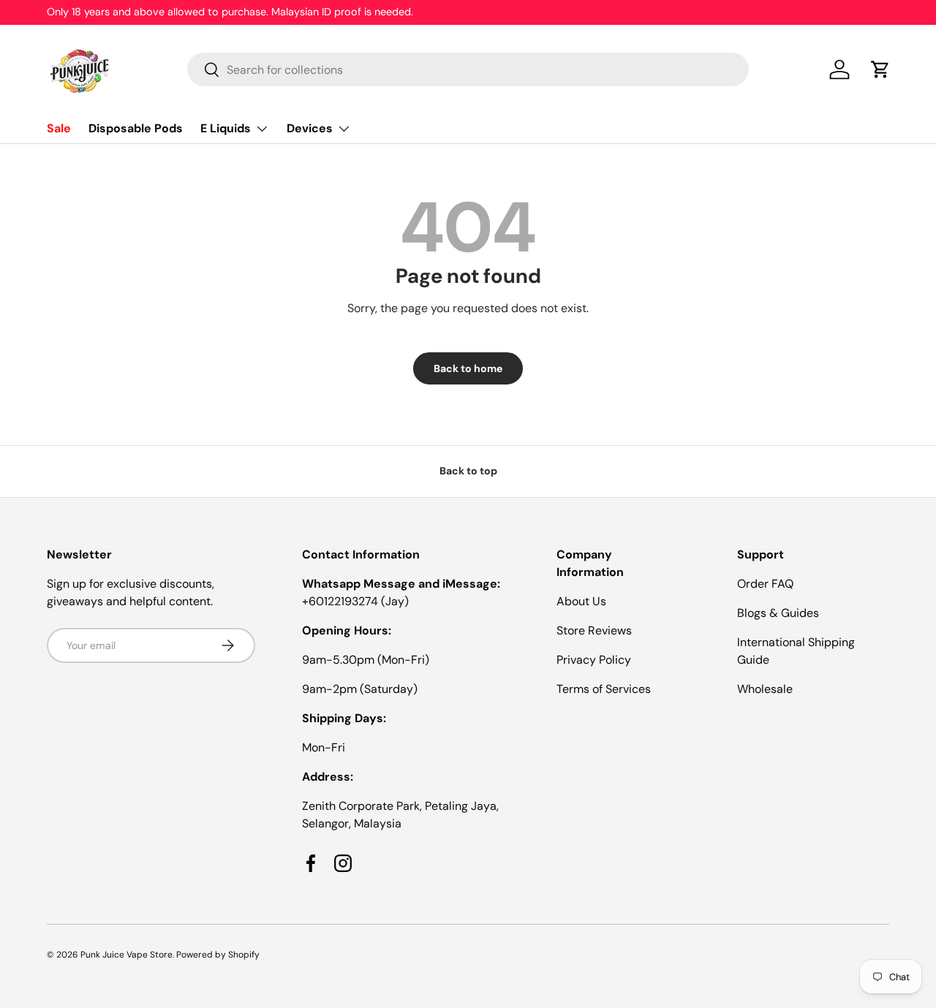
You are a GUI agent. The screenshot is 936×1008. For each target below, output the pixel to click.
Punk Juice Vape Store (126, 954)
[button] (880, 69)
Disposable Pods (135, 128)
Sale (59, 128)
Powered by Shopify (218, 954)
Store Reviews (594, 630)
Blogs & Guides (778, 613)
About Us (581, 601)
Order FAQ (765, 583)
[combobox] (468, 69)
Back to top (468, 470)
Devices (310, 128)
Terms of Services (603, 689)
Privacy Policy (593, 659)
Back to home (468, 368)
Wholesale (765, 689)
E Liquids (225, 128)
